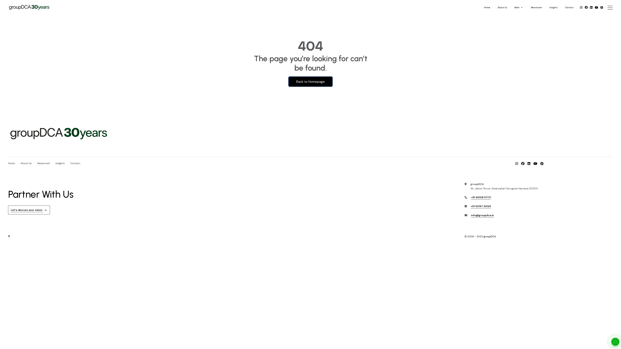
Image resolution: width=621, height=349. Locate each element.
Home (487, 7)
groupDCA (490, 236)
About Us (502, 7)
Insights (553, 7)
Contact (569, 7)
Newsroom (536, 7)
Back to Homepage (310, 81)
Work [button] (516, 7)
